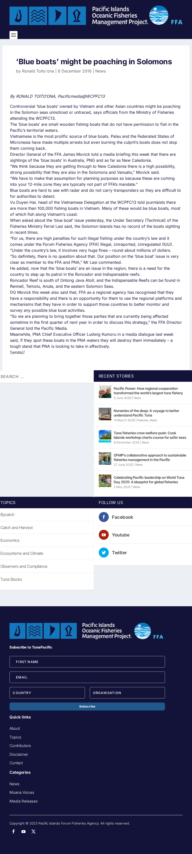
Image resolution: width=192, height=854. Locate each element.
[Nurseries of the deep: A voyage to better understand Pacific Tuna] (105, 414)
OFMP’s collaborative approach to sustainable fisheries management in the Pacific (150, 457)
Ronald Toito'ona (38, 71)
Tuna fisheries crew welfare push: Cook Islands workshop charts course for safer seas (150, 435)
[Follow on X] (34, 832)
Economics (10, 540)
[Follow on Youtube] (24, 832)
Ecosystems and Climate (21, 553)
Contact (16, 762)
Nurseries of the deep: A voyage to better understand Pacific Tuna (146, 412)
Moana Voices (22, 792)
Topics (15, 737)
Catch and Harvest (16, 527)
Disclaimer (19, 754)
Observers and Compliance (24, 566)
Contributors (20, 745)
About (15, 728)
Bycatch (7, 514)
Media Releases (24, 801)
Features (142, 420)
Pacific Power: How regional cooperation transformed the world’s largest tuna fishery (148, 390)
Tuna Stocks (11, 579)
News (100, 71)
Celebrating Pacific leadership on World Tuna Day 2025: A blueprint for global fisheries (149, 479)
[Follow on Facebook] (14, 832)
